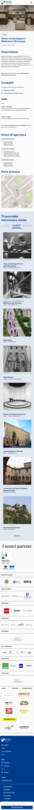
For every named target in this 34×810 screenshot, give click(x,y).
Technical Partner (27, 688)
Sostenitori (15, 688)
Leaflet (30, 207)
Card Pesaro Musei (12, 73)
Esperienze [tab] (27, 225)
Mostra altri (17, 535)
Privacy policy (7, 795)
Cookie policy (7, 798)
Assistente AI (7, 801)
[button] (17, 190)
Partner (3, 688)
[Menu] (31, 2)
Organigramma (7, 786)
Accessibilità (7, 789)
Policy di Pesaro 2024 (9, 792)
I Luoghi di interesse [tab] (17, 226)
